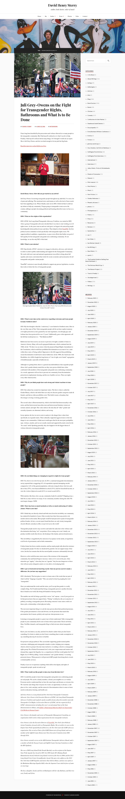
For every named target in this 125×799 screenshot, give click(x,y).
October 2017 (92, 387)
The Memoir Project (93, 269)
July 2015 (90, 456)
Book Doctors (92, 103)
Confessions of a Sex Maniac (96, 119)
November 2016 (92, 407)
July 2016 (90, 416)
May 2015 (91, 464)
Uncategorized (92, 277)
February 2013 (92, 566)
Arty (89, 95)
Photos (70, 16)
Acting (89, 83)
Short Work (91, 251)
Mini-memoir (91, 182)
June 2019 (91, 347)
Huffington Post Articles (95, 152)
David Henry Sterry (62, 5)
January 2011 (91, 635)
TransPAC (65, 229)
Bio (46, 16)
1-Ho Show (91, 75)
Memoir (90, 178)
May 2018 (91, 375)
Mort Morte (91, 186)
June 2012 (91, 570)
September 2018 (92, 367)
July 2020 (90, 310)
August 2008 (91, 712)
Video (77, 16)
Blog (89, 99)
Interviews (54, 126)
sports (89, 255)
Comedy (90, 115)
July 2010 (90, 655)
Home (39, 16)
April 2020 (91, 318)
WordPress (57, 795)
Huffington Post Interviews (95, 156)
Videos (90, 281)
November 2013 (92, 533)
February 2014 (92, 521)
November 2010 (92, 643)
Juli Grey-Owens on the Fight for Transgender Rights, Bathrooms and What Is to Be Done (46, 112)
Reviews (90, 227)
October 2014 (92, 489)
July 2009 (90, 679)
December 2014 (92, 485)
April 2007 (91, 756)
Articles (90, 91)
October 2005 (92, 777)
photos (90, 206)
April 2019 (91, 355)
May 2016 (91, 424)
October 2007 (92, 736)
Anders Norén (74, 795)
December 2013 (92, 529)
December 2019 (92, 330)
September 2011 (92, 602)
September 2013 (92, 541)
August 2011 (91, 606)
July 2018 (90, 371)
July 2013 (90, 549)
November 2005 (92, 773)
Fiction (90, 139)
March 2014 (91, 517)
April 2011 (91, 623)
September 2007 (92, 740)
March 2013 (91, 562)
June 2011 (91, 614)
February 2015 (92, 476)
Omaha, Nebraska (93, 198)
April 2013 (91, 558)
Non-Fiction (91, 194)
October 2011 (92, 598)
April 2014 (91, 513)
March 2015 (91, 472)
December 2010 (92, 639)
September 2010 (92, 651)
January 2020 (91, 326)
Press (60, 16)
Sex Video (90, 239)
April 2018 (91, 379)
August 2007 (91, 744)
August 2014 (91, 497)
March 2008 (91, 716)
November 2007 (92, 732)
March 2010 (91, 667)
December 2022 (92, 302)
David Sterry (26, 126)
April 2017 (91, 403)
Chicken (90, 111)
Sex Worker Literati (93, 243)
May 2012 (91, 574)
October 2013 (92, 537)
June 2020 (91, 314)
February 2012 (92, 582)
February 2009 (92, 691)
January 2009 (91, 696)
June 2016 (91, 420)
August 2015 (91, 452)
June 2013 (91, 554)
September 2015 (92, 448)
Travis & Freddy (92, 273)
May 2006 (91, 769)
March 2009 (91, 687)
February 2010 (92, 671)
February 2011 (92, 631)
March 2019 (91, 359)
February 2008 (92, 720)
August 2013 (91, 545)
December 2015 (92, 440)
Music (89, 190)
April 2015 (91, 468)
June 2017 (91, 395)
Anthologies (91, 87)
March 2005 (91, 785)
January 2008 (91, 724)
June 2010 (91, 659)
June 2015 (91, 460)
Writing (90, 285)
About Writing (92, 79)
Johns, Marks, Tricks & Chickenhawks (99, 168)
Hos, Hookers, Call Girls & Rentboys (98, 148)
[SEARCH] (108, 60)
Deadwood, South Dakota (95, 123)
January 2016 (91, 436)
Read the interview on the (33, 146)
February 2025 (92, 298)
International (91, 160)
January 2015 (91, 481)
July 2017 (90, 391)
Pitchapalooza (92, 210)
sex (88, 235)
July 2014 (90, 501)
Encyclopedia (92, 127)
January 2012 (91, 586)
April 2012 (91, 578)
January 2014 (91, 525)
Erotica (90, 135)
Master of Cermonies (94, 174)
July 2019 (90, 343)
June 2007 (91, 748)
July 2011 (90, 610)
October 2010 (92, 647)
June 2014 (91, 505)
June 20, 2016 (41, 126)
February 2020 (92, 322)
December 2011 (92, 590)
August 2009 (91, 675)
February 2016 (92, 432)
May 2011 (91, 619)
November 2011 (92, 594)
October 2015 (92, 444)
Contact (85, 16)
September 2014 (92, 493)
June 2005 (91, 781)
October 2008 (92, 708)
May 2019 (91, 351)
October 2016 (92, 411)
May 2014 (91, 509)
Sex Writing (91, 247)
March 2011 (91, 627)
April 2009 (91, 683)
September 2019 (92, 334)
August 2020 (91, 306)
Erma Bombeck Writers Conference (98, 131)
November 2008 (92, 704)
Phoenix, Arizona (92, 202)
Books (52, 16)
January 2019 (91, 363)
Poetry (89, 214)
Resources (91, 223)
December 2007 (92, 728)
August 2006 (91, 765)
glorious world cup (93, 144)
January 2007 (91, 761)
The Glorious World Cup (95, 265)
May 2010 (91, 663)
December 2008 (92, 700)
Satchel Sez (91, 231)
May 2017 (91, 399)
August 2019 (91, 338)
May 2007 (91, 752)
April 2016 (91, 428)
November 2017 (92, 383)
